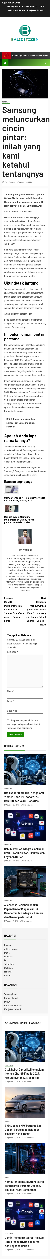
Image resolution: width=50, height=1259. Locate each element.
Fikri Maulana (10, 182)
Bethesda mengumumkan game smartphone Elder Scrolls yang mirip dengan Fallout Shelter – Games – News (35, 611)
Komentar (12, 652)
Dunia (7, 953)
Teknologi (6, 102)
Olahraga (8, 968)
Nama (10, 691)
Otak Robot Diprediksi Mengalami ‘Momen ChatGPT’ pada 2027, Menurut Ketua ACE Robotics (24, 797)
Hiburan (8, 971)
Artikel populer (11, 949)
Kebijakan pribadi (35, 10)
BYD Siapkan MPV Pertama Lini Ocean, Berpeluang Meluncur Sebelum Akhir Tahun (23, 1129)
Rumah (7, 945)
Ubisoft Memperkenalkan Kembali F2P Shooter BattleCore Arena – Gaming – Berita (14, 609)
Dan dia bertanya (29, 300)
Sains (7, 1177)
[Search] (45, 62)
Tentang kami (13, 6)
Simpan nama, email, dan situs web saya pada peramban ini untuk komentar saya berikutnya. (23, 724)
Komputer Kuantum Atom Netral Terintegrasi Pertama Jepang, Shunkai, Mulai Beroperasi (24, 1186)
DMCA (41, 6)
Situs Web (12, 711)
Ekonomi (8, 956)
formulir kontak (29, 6)
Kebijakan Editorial (16, 10)
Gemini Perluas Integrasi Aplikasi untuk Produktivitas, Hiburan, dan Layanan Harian (24, 853)
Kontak (7, 975)
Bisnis (7, 1121)
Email (10, 701)
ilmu (6, 960)
